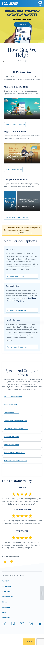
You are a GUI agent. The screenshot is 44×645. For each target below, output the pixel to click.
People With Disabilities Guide (15, 421)
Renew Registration (12, 169)
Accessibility (6, 607)
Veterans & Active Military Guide (16, 429)
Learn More (27, 233)
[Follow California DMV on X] (13, 624)
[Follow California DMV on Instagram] (31, 624)
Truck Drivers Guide (11, 445)
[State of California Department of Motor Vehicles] (14, 3)
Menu (40, 5)
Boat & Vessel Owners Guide (14, 453)
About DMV (5, 581)
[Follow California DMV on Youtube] (22, 624)
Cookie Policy (6, 591)
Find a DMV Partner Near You (16, 310)
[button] (22, 108)
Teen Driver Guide (11, 405)
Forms (4, 612)
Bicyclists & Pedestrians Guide (15, 460)
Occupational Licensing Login (15, 217)
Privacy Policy (6, 586)
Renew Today (22, 24)
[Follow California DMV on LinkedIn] (40, 624)
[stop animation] (15, 38)
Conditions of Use (7, 597)
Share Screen (6, 617)
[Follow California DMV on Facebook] (4, 624)
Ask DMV (28, 642)
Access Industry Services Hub (17, 347)
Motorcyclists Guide (11, 437)
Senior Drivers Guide (11, 413)
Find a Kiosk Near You (14, 276)
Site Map (5, 602)
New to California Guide (13, 397)
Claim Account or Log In (14, 125)
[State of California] (5, 3)
